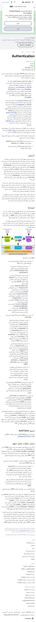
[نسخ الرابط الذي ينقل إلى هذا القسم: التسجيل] (26, 156)
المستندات (28, 52)
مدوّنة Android (31, 571)
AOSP (33, 52)
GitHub (33, 559)
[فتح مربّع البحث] (15, 2)
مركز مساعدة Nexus (30, 595)
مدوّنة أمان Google (30, 574)
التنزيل (33, 548)
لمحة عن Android (30, 612)
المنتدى (23, 612)
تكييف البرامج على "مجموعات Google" (26, 582)
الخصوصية (4, 612)
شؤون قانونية (17, 612)
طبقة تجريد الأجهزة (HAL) (15, 130)
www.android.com (30, 598)
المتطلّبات (33, 545)
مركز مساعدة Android (29, 589)
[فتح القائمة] (32, 2)
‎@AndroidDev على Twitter (28, 569)
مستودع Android (31, 543)
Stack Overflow (30, 603)
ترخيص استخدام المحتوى (24, 530)
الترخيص (10, 612)
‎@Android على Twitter (29, 566)
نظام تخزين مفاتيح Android (13, 121)
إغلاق (18, 23)
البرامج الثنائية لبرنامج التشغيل (28, 556)
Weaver (32, 167)
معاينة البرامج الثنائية (30, 551)
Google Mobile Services (28, 600)
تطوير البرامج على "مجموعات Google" (26, 580)
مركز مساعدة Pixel (30, 592)
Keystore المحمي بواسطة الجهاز (16, 87)
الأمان (22, 52)
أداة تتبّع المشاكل (31, 606)
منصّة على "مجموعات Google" (28, 577)
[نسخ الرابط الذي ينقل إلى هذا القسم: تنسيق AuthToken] (17, 431)
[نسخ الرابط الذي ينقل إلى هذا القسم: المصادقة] (26, 208)
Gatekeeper (21, 104)
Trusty (26, 494)
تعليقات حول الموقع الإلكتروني (27, 615)
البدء (18, 29)
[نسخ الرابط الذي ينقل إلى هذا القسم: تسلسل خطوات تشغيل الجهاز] (10, 444)
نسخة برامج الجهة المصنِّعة (29, 553)
